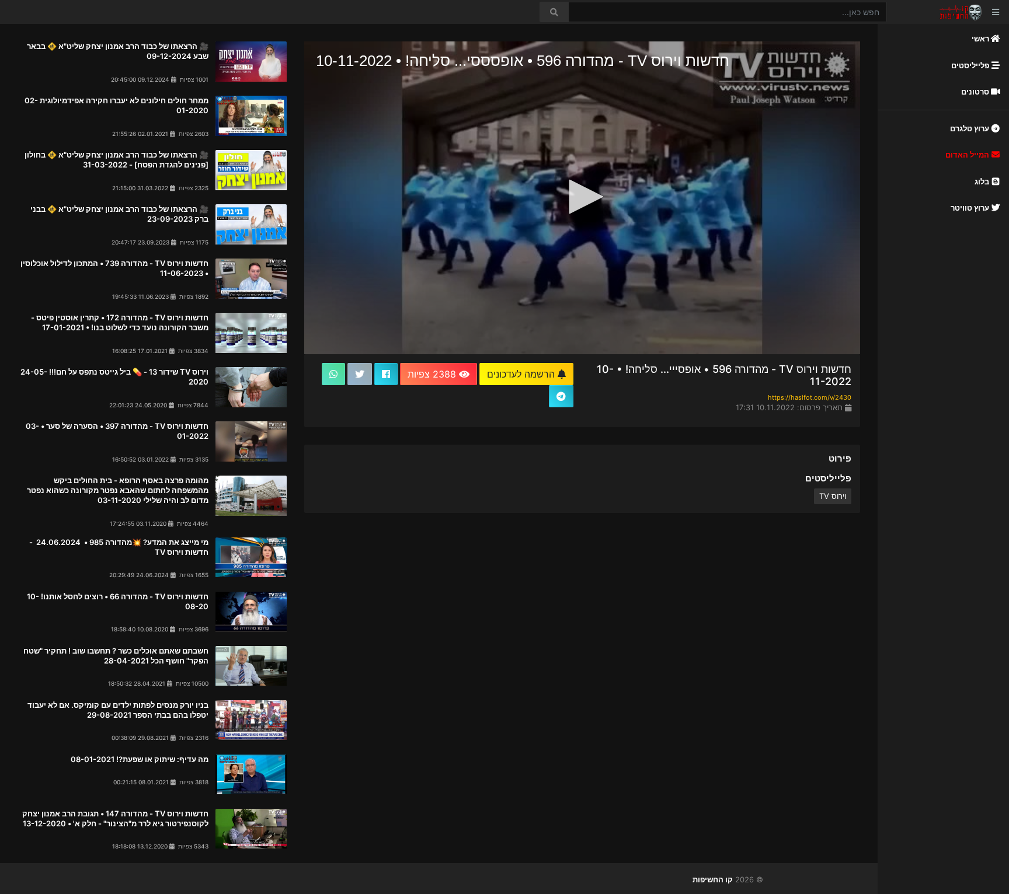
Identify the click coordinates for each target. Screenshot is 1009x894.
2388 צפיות (433, 374)
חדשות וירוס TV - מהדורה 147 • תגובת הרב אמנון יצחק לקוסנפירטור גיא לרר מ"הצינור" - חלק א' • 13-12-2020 (115, 818)
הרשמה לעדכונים (522, 374)
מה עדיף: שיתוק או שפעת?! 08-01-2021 (139, 759)
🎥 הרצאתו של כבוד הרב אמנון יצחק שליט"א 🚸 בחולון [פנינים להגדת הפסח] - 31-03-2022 (116, 159)
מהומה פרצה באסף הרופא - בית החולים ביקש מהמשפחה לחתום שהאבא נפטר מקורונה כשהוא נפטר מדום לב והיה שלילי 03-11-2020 (117, 490)
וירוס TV (832, 496)
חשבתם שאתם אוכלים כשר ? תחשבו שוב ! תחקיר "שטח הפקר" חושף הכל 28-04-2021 (115, 655)
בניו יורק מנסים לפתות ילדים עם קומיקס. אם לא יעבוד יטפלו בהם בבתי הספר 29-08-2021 (117, 710)
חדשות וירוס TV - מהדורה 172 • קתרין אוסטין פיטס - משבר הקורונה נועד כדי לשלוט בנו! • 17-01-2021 (119, 322)
